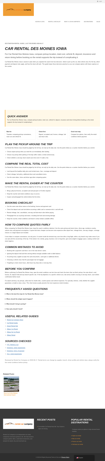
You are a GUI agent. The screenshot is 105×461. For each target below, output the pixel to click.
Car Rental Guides (12, 323)
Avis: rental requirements (14, 354)
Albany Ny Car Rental (13, 332)
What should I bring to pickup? (16, 304)
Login (100, 1)
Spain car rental (76, 435)
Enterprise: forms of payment (15, 351)
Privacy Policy (65, 457)
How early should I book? (14, 309)
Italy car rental (76, 438)
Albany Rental (11, 335)
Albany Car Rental (12, 329)
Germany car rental (77, 444)
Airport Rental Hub (12, 326)
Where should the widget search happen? (19, 299)
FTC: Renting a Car (12, 344)
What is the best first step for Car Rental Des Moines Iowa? (25, 294)
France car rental (77, 441)
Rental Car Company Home (15, 320)
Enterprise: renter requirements (16, 348)
